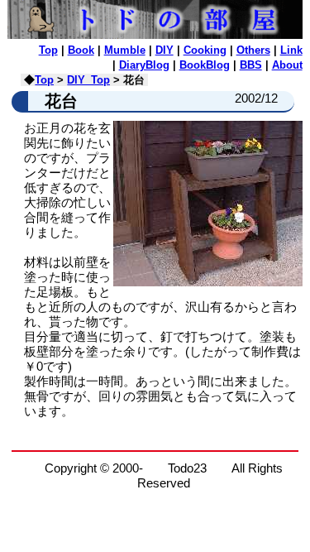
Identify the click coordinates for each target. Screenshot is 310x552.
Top (48, 50)
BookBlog (204, 65)
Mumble (124, 50)
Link (291, 50)
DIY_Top (88, 80)
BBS (251, 65)
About (287, 65)
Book (81, 50)
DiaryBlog (144, 65)
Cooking (205, 50)
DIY (164, 50)
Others (253, 50)
